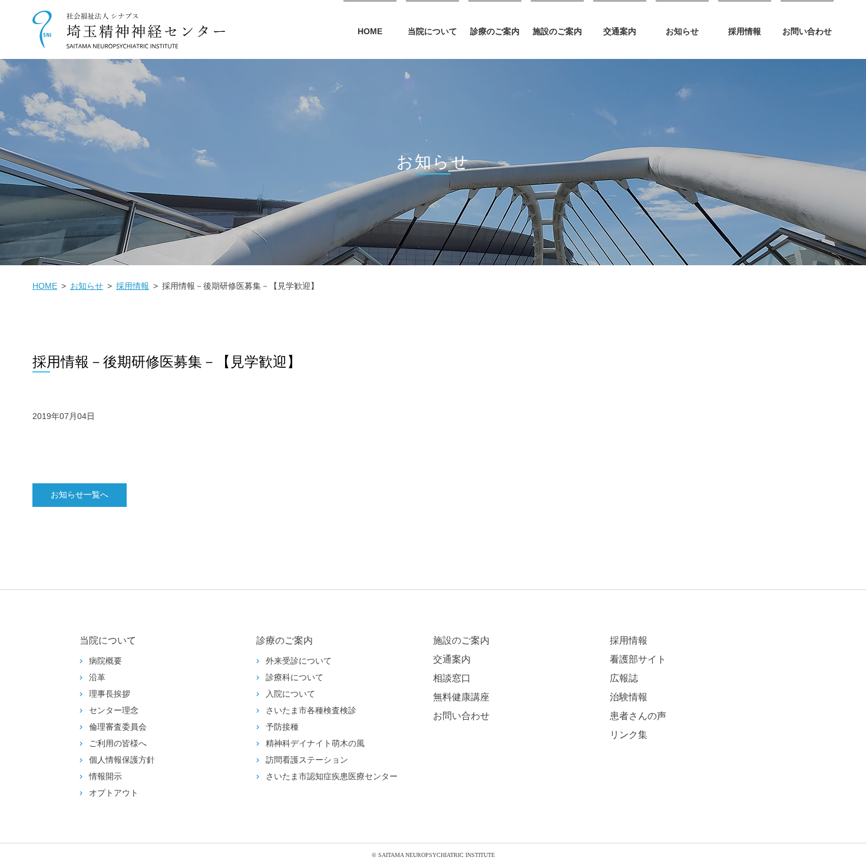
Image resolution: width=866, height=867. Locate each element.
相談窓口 (452, 678)
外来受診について (299, 661)
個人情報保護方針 (122, 760)
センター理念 (113, 710)
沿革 (97, 677)
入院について (290, 694)
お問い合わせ (807, 31)
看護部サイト (638, 659)
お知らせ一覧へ (79, 494)
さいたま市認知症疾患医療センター (332, 776)
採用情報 (744, 31)
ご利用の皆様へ (118, 743)
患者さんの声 (638, 716)
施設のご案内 (557, 31)
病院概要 (105, 661)
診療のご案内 (495, 31)
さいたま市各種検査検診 (311, 710)
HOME (370, 31)
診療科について (294, 677)
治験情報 (628, 697)
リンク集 (628, 735)
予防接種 (282, 727)
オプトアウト (113, 793)
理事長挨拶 (109, 694)
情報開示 (105, 776)
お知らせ (682, 31)
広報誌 (624, 678)
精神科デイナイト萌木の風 (315, 743)
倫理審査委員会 (118, 727)
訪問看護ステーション (307, 760)
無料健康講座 (461, 697)
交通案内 (619, 31)
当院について (432, 31)
